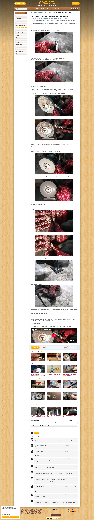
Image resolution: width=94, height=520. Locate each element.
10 (66, 18)
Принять (10, 516)
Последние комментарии (55, 510)
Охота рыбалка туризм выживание (20, 33)
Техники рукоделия (19, 51)
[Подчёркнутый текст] (35, 425)
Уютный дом (18, 39)
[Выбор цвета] (47, 425)
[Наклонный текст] (33, 425)
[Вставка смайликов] (45, 425)
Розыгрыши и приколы (20, 46)
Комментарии (56, 8)
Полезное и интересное (20, 27)
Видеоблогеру (53, 512)
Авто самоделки (19, 16)
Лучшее (43, 8)
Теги (49, 8)
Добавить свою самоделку (55, 509)
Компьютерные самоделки (21, 25)
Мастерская (18, 37)
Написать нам (53, 513)
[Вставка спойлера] (54, 425)
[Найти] (26, 8)
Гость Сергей (39, 500)
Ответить (37, 442)
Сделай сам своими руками (47, 2)
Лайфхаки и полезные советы (54, 18)
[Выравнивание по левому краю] (39, 425)
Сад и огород (18, 29)
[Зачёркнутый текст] (37, 425)
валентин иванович (40, 445)
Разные (17, 49)
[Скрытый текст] (49, 425)
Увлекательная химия (20, 20)
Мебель (17, 42)
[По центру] (41, 425)
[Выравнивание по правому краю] (42, 425)
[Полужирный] (32, 425)
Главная (37, 8)
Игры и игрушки (19, 44)
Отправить (36, 432)
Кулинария (18, 35)
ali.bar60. (38, 478)
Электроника (18, 18)
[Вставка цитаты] (50, 425)
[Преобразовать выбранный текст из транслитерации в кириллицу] (52, 425)
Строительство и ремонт (20, 22)
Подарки (17, 53)
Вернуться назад (36, 347)
